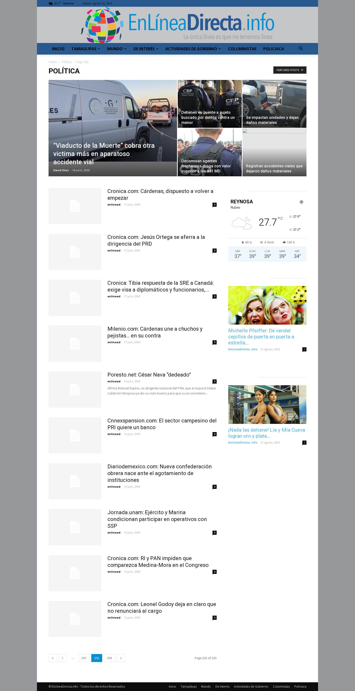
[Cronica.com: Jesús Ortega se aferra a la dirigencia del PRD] (75, 252)
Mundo (115, 48)
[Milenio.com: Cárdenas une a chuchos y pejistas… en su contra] (75, 344)
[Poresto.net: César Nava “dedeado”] (75, 389)
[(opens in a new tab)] (267, 305)
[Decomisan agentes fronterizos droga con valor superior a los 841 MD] (210, 152)
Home (53, 62)
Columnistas (242, 48)
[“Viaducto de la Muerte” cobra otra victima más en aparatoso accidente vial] (113, 121)
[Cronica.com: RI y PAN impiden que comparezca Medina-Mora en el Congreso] (75, 573)
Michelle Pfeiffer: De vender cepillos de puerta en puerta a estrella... (261, 337)
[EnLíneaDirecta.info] (177, 25)
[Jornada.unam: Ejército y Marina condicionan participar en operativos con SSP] (75, 527)
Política (66, 62)
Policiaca (273, 48)
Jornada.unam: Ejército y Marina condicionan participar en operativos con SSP (157, 519)
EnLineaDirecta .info (242, 349)
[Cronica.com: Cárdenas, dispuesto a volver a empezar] (75, 206)
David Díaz (61, 170)
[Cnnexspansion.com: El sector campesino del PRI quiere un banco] (75, 435)
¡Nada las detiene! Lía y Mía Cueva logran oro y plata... (266, 433)
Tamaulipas (83, 48)
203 (109, 658)
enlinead (114, 204)
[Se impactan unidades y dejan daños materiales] (274, 104)
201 (83, 658)
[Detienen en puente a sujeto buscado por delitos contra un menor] (210, 104)
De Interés (144, 48)
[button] (300, 49)
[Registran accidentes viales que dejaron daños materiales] (274, 152)
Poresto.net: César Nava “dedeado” (149, 375)
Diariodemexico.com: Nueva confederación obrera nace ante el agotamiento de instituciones (159, 473)
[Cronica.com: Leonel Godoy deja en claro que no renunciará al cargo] (75, 619)
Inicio (58, 48)
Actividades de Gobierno (191, 48)
